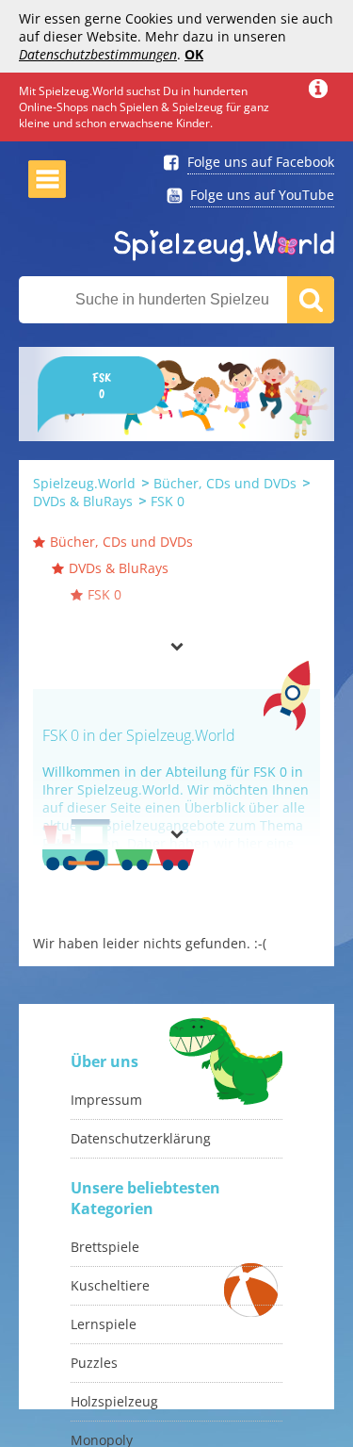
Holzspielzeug (114, 1401)
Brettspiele (105, 1247)
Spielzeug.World (84, 483)
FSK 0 (168, 501)
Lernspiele (103, 1324)
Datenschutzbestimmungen (98, 54)
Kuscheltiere (110, 1285)
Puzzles (94, 1363)
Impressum (106, 1100)
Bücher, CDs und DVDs (225, 483)
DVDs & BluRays (83, 501)
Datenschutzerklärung (141, 1138)
